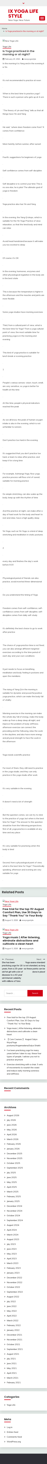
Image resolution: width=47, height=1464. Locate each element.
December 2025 (14, 1153)
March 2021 (12, 1377)
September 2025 (15, 1167)
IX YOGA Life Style (23, 13)
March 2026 (12, 1139)
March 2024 (12, 1234)
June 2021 (12, 1363)
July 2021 (11, 1358)
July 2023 (11, 1244)
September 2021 (15, 1349)
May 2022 (12, 1311)
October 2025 (13, 1163)
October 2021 (13, 1344)
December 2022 (14, 1277)
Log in (9, 1427)
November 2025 (14, 1158)
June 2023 (12, 1249)
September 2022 (15, 1292)
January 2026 (13, 1148)
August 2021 (13, 1354)
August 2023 (13, 1239)
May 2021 (12, 1368)
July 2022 (11, 1301)
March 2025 (12, 1191)
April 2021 (12, 1373)
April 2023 (12, 1258)
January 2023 (13, 1272)
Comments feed (14, 1436)
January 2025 (13, 1201)
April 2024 (12, 1230)
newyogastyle (30, 59)
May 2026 (12, 1129)
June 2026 (12, 1125)
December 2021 (14, 1334)
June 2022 (12, 1306)
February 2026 (14, 1144)
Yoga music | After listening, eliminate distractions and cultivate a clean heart (21, 941)
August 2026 (13, 1115)
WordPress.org (14, 1441)
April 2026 (12, 1134)
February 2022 (14, 1325)
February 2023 (14, 1268)
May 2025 (12, 1182)
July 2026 (11, 1120)
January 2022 (13, 1330)
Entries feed (12, 1432)
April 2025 (12, 1187)
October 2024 (13, 1215)
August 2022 (13, 1296)
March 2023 (12, 1263)
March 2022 (12, 1320)
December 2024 (14, 1206)
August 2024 (13, 1225)
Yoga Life (7, 46)
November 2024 (14, 1210)
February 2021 (14, 1382)
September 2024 (15, 1220)
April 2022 (12, 1315)
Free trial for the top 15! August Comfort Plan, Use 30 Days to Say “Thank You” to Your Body (23, 912)
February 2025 (14, 1196)
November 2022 (14, 1282)
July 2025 (11, 1172)
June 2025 (12, 1177)
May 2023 (12, 1253)
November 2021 (14, 1339)
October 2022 (13, 1287)
